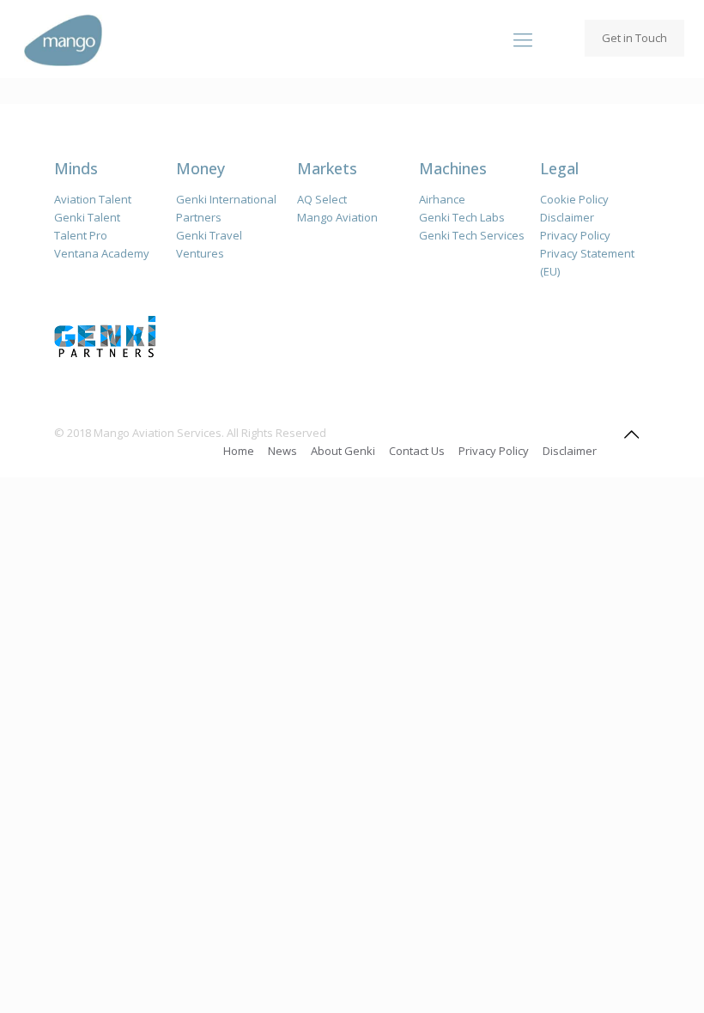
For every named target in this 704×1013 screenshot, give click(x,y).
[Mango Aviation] (63, 38)
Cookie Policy (574, 199)
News (282, 450)
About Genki (343, 450)
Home (238, 450)
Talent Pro (80, 235)
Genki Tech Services (472, 235)
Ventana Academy (101, 253)
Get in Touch (634, 37)
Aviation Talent (92, 199)
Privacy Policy (575, 235)
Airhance (442, 199)
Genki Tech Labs (462, 217)
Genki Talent (87, 217)
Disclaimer (567, 217)
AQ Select (322, 199)
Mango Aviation (337, 217)
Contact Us (417, 450)
